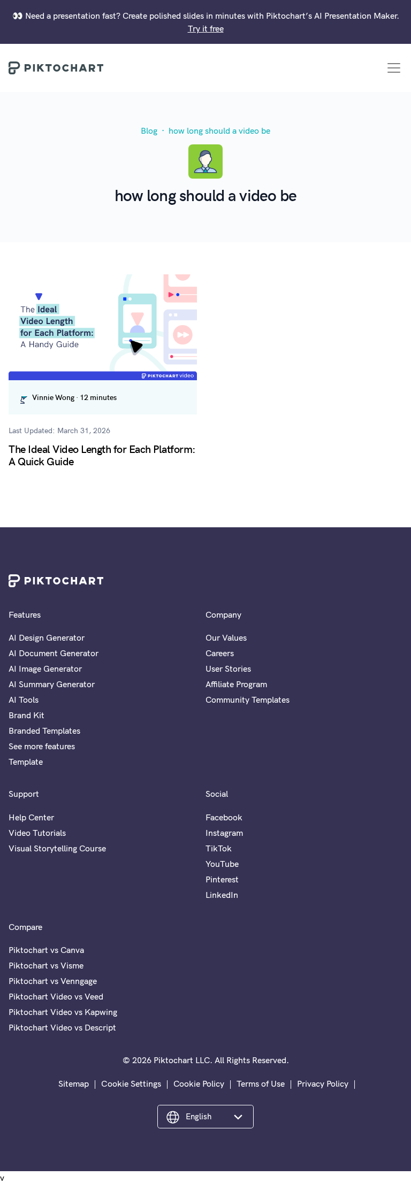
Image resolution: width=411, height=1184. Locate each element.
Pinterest (222, 879)
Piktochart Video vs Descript (62, 1027)
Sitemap (73, 1083)
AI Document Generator (53, 653)
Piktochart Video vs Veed (56, 996)
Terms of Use (261, 1083)
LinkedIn (222, 894)
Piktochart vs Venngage (53, 980)
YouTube (222, 863)
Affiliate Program (236, 684)
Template (26, 761)
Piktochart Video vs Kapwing (63, 1011)
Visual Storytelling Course (57, 848)
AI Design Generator (47, 637)
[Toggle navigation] (393, 67)
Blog (149, 130)
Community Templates (248, 699)
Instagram (224, 832)
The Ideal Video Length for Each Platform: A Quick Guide (102, 454)
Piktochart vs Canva (46, 949)
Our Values (226, 637)
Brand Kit (26, 715)
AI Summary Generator (52, 684)
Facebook (224, 817)
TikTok (219, 848)
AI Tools (24, 699)
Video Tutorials (37, 832)
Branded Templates (44, 730)
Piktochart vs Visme (46, 965)
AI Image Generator (45, 668)
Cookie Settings (131, 1083)
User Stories (228, 668)
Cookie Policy (198, 1083)
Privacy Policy (322, 1083)
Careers (220, 653)
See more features (42, 746)
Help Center (31, 817)
